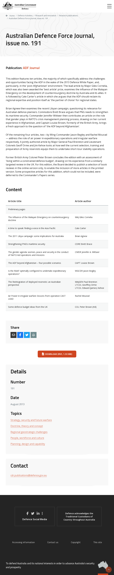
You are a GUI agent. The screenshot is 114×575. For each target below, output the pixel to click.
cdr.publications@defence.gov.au (29, 475)
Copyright (76, 542)
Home (12, 15)
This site (97, 542)
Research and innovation (45, 15)
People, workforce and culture (27, 438)
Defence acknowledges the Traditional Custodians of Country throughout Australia (79, 516)
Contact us (52, 542)
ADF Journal (31, 67)
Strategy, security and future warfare (31, 420)
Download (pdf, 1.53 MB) (58, 354)
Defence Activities (25, 15)
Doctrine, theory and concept (27, 426)
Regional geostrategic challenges (29, 432)
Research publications (68, 15)
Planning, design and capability (28, 444)
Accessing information (23, 542)
